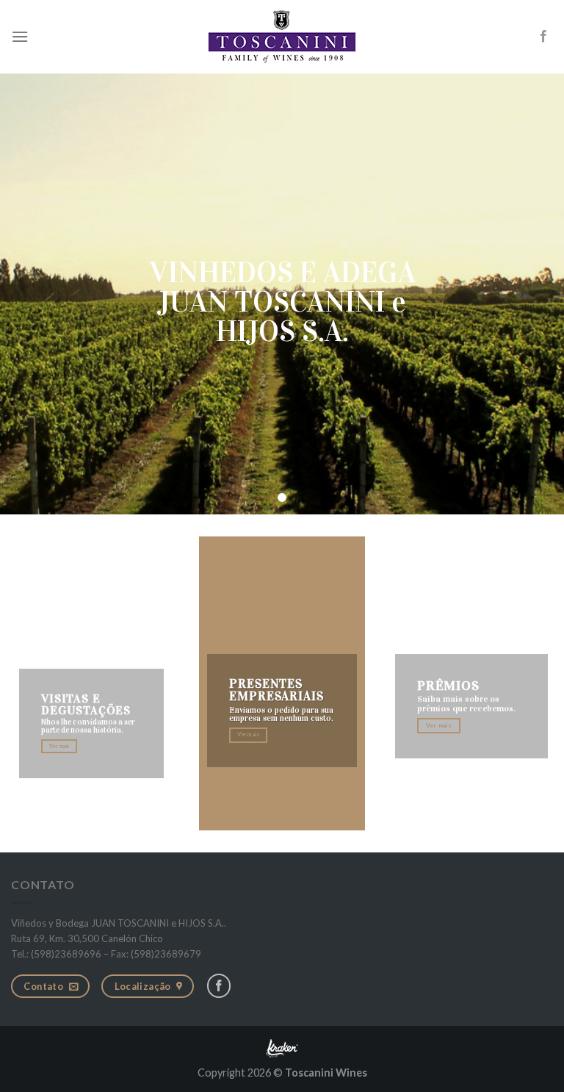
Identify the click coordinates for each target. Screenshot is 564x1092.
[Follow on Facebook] (543, 36)
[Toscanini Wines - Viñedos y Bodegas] (282, 36)
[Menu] (20, 36)
